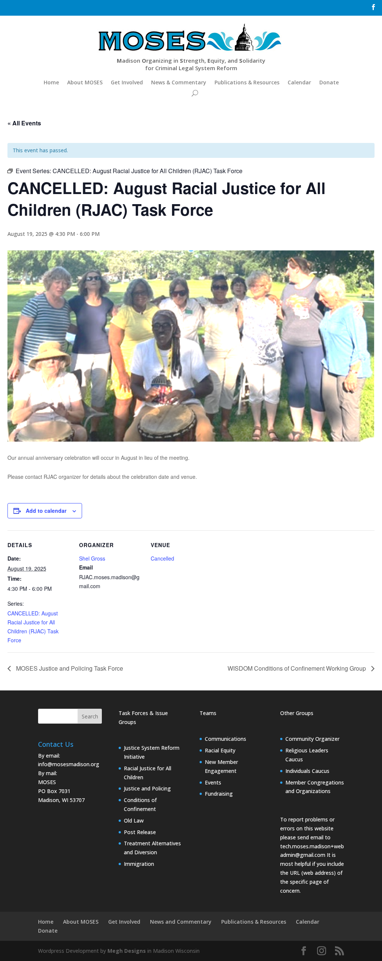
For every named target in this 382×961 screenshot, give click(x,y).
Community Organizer (312, 738)
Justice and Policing (147, 788)
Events (213, 782)
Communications (225, 738)
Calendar (299, 82)
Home (51, 82)
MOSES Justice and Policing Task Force (69, 668)
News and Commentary (181, 921)
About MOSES (85, 82)
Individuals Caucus (307, 770)
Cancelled (162, 558)
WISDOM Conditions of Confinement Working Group (297, 668)
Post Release (140, 832)
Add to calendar (46, 510)
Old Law (134, 820)
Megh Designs (126, 950)
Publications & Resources (247, 82)
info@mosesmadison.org (68, 764)
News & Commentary (178, 82)
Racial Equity (220, 750)
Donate (329, 82)
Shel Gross (92, 558)
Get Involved (127, 82)
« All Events (24, 123)
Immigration (139, 863)
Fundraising (219, 793)
